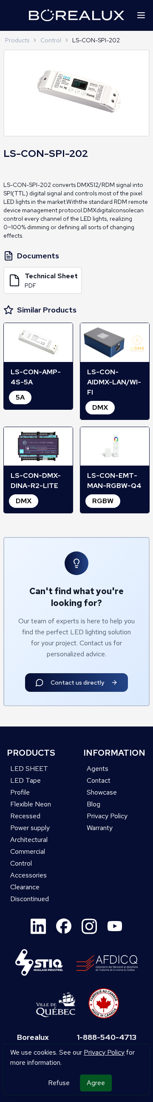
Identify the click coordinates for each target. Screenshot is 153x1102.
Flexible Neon (30, 804)
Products (17, 40)
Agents (97, 768)
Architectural (29, 839)
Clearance (25, 887)
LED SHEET (29, 768)
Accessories (28, 875)
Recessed (25, 815)
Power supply (30, 827)
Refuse (59, 1082)
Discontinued (29, 898)
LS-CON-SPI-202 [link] (96, 40)
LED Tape (25, 780)
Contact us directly (77, 682)
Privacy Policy (104, 1052)
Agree (96, 1082)
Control (50, 40)
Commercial (27, 851)
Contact (98, 780)
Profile (20, 792)
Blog (93, 804)
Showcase (102, 792)
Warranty (100, 827)
